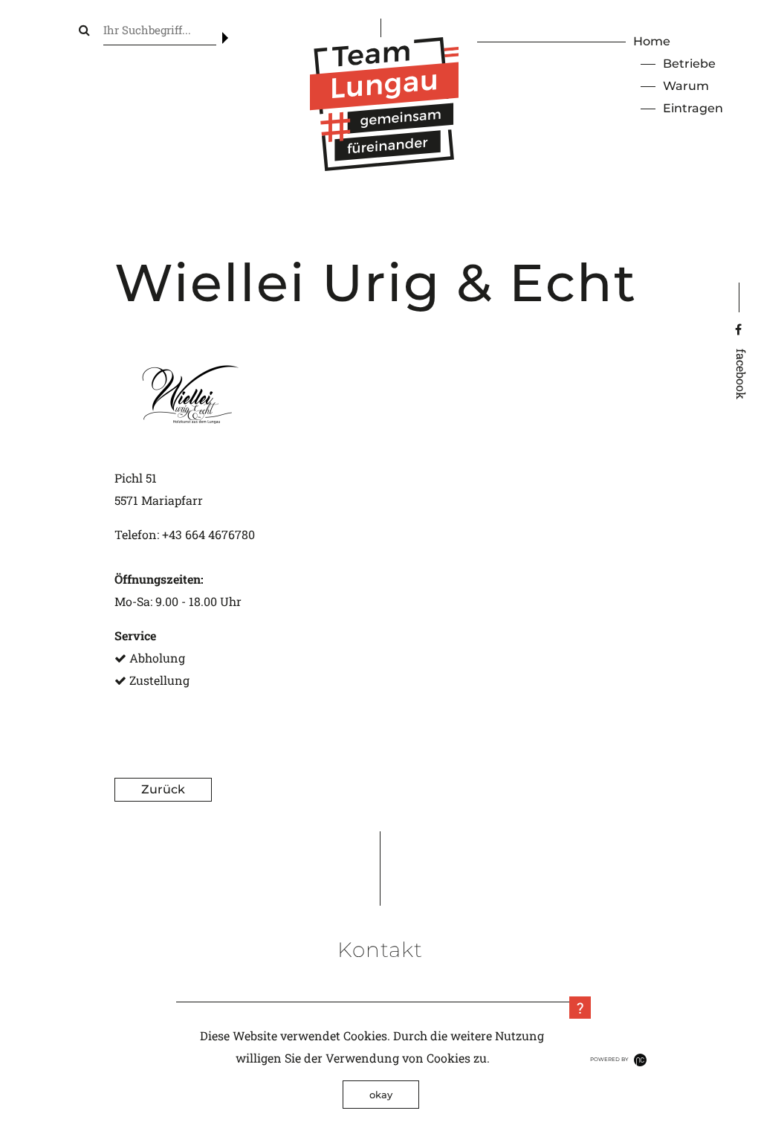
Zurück (163, 789)
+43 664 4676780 (208, 534)
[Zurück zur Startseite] (384, 166)
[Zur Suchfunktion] (84, 29)
